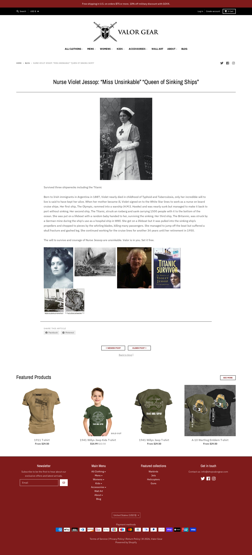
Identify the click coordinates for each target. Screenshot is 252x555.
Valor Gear (156, 538)
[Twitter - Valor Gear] (222, 63)
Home (19, 63)
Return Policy (133, 538)
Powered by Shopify (126, 542)
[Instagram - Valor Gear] (233, 63)
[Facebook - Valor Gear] (227, 63)
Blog (27, 63)
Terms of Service (99, 538)
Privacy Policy (116, 538)
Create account (213, 11)
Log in (200, 11)
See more (228, 378)
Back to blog (125, 354)
